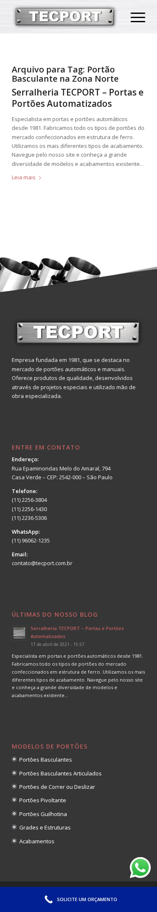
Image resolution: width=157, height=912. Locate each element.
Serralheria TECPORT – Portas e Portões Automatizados (78, 97)
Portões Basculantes (44, 759)
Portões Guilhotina (42, 814)
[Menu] (133, 17)
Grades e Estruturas (44, 827)
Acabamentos (35, 841)
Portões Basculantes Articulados (59, 773)
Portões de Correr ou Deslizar (56, 787)
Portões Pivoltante (41, 800)
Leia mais (24, 177)
